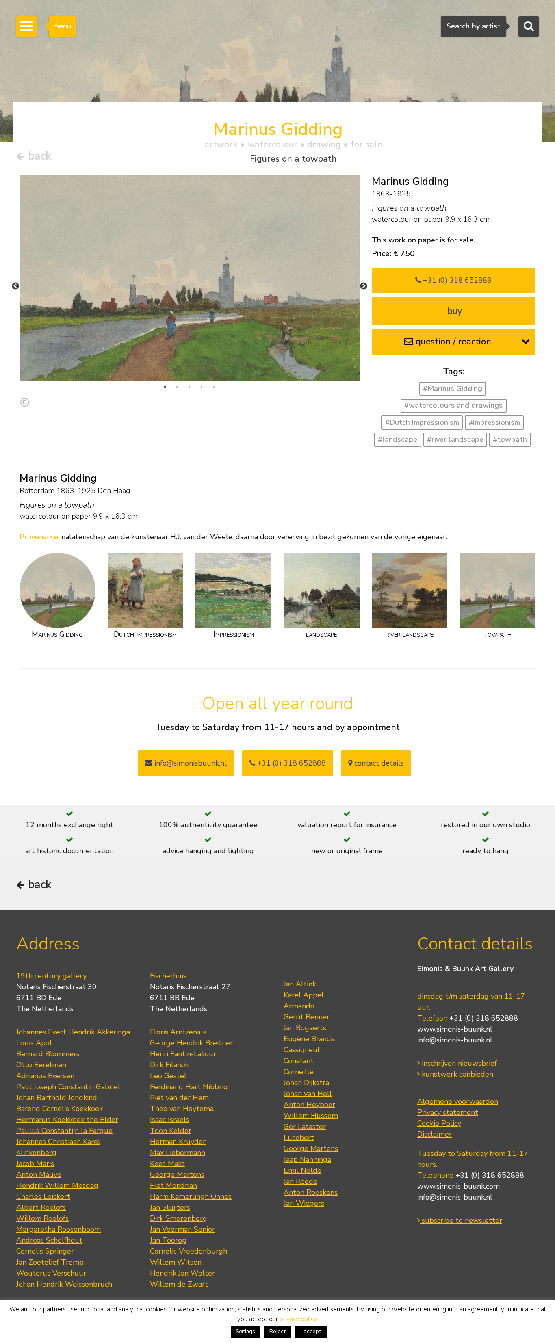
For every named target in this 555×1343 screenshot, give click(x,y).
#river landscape (455, 439)
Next (364, 286)
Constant (299, 1061)
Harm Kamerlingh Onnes (191, 1196)
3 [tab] (189, 387)
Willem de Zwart (179, 1284)
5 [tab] (214, 387)
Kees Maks (167, 1163)
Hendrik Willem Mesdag (57, 1185)
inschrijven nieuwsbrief (458, 1063)
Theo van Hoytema (182, 1109)
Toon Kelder (170, 1130)
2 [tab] (177, 387)
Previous (15, 286)
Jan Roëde (300, 1181)
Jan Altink (300, 984)
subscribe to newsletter (461, 1220)
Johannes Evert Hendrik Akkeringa (73, 1032)
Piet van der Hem (179, 1098)
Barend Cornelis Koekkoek (59, 1109)
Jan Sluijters (170, 1207)
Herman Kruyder (178, 1141)
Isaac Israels (169, 1120)
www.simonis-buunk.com (458, 1186)
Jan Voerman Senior (182, 1229)
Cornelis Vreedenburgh (188, 1251)
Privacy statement (447, 1112)
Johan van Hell (308, 1094)
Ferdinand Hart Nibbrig (189, 1087)
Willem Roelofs (42, 1218)
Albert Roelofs (41, 1207)
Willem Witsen (176, 1262)
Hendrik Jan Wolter (182, 1273)
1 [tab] (165, 387)
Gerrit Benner (307, 1017)
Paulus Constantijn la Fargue (64, 1130)
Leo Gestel (168, 1076)
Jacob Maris (35, 1163)
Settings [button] (245, 1331)
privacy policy (298, 1319)
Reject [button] (277, 1331)
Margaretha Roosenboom (58, 1229)
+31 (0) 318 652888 (456, 280)
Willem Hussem (311, 1115)
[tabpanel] (190, 278)
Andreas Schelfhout (49, 1240)
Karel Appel (304, 995)
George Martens (177, 1174)
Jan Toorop (168, 1240)
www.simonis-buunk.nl (454, 1029)
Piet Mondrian (173, 1185)
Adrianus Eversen (45, 1076)
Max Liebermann (177, 1152)
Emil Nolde (302, 1170)
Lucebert (299, 1137)
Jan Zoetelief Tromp (50, 1262)
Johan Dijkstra (306, 1083)
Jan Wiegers (304, 1203)
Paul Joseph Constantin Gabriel (68, 1087)
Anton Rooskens (311, 1192)
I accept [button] (311, 1331)
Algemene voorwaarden (457, 1101)
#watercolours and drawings (453, 405)
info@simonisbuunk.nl (189, 763)
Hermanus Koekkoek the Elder (67, 1120)
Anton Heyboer (309, 1104)
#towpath (510, 439)
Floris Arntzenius (178, 1032)
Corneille (299, 1072)
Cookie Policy (439, 1123)
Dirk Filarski (169, 1065)
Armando (299, 1006)
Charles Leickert (43, 1196)
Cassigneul (302, 1050)
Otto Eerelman (41, 1065)
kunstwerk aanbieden (456, 1074)
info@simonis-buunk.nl (454, 1040)
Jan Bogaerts (305, 1028)
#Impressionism (494, 422)
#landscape (397, 439)
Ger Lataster (305, 1126)
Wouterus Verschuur (51, 1273)
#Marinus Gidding (452, 389)
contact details (378, 763)
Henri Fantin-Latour (183, 1054)
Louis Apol (34, 1043)
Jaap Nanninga (307, 1159)
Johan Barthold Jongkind (56, 1098)
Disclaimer (434, 1134)
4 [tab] (201, 387)
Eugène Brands (309, 1039)
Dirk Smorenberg (178, 1218)
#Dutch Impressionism (422, 422)
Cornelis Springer (45, 1251)
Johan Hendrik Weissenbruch (64, 1284)
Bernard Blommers (48, 1054)
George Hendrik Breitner (191, 1043)
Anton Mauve (38, 1174)
